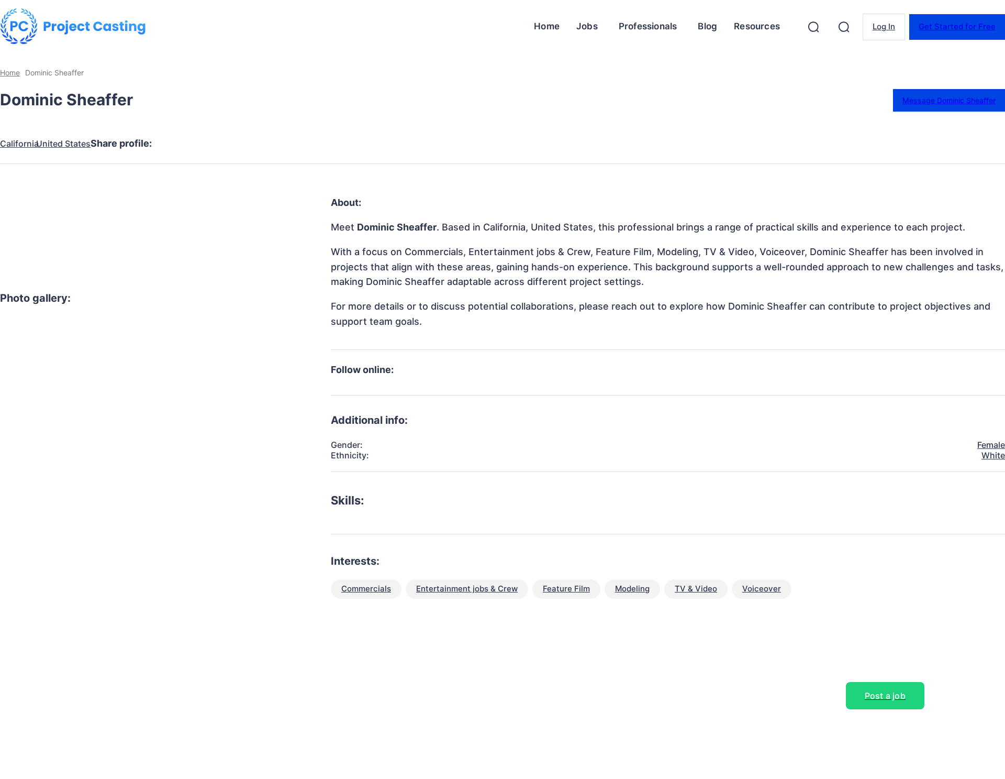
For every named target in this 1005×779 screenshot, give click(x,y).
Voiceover (761, 589)
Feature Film (566, 589)
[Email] (326, 143)
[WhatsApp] (288, 143)
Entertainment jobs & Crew (467, 589)
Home (10, 72)
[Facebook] (175, 143)
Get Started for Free (957, 26)
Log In (884, 26)
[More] (364, 144)
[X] (213, 143)
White (993, 455)
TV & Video (696, 589)
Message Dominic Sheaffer (949, 100)
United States (63, 144)
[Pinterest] (250, 143)
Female (991, 445)
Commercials (366, 589)
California (19, 144)
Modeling (632, 589)
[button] (813, 26)
